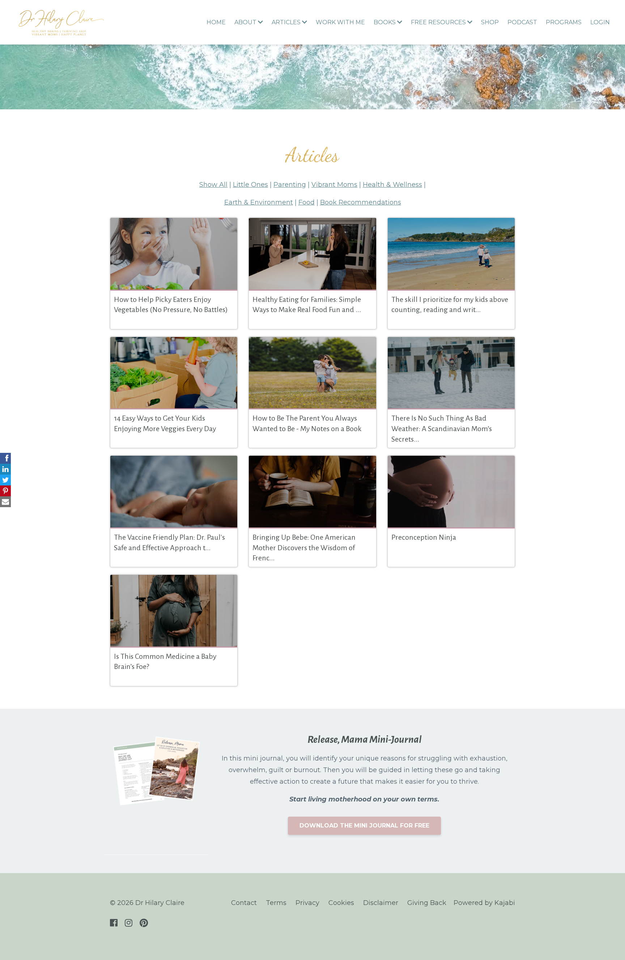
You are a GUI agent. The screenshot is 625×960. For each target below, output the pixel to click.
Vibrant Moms (334, 185)
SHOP (490, 22)
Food (306, 202)
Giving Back (426, 903)
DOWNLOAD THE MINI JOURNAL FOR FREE (364, 825)
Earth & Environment (258, 202)
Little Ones (250, 185)
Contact (244, 903)
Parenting (289, 185)
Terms (276, 903)
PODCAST (522, 22)
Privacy (307, 903)
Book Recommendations (360, 202)
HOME (216, 22)
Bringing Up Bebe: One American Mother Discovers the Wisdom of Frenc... (304, 547)
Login (600, 22)
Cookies (341, 903)
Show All (213, 185)
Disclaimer (380, 903)
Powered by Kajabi (484, 903)
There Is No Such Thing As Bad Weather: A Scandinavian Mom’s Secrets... (441, 428)
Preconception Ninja (423, 537)
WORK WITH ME (340, 22)
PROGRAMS (564, 22)
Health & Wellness (392, 185)
